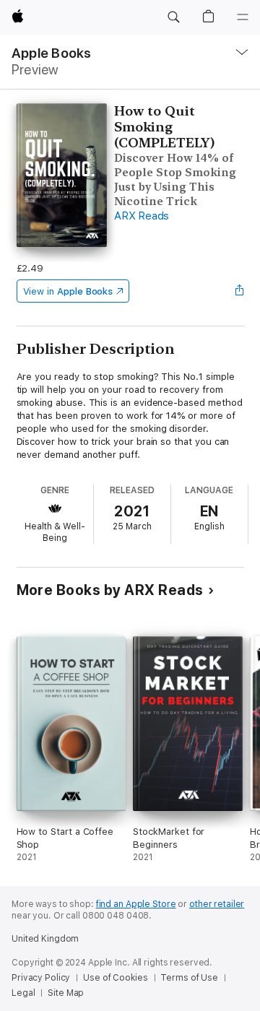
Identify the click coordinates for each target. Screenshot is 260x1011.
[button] (173, 17)
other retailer (216, 904)
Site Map (66, 993)
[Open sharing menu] (239, 291)
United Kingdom (45, 939)
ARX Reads (141, 215)
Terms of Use (189, 978)
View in (68, 291)
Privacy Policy (41, 978)
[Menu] (242, 17)
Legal (23, 993)
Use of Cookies (115, 978)
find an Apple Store (136, 904)
